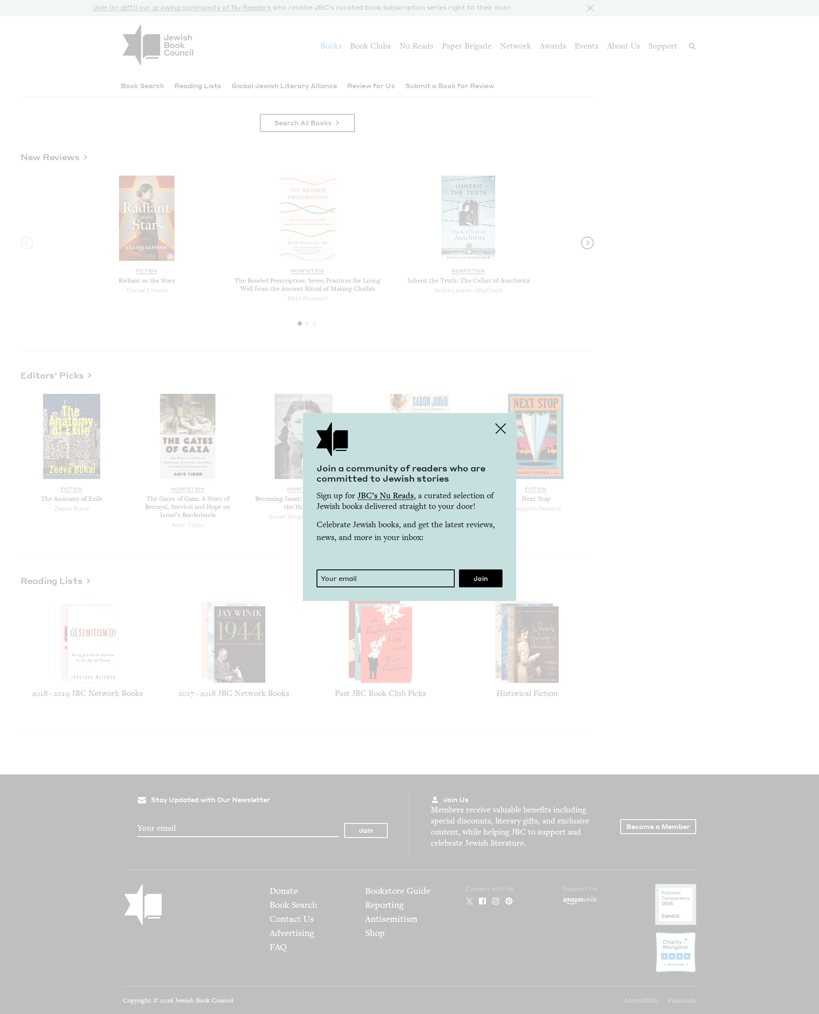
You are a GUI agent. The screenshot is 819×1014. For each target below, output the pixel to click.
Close (501, 428)
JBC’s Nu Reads (385, 495)
